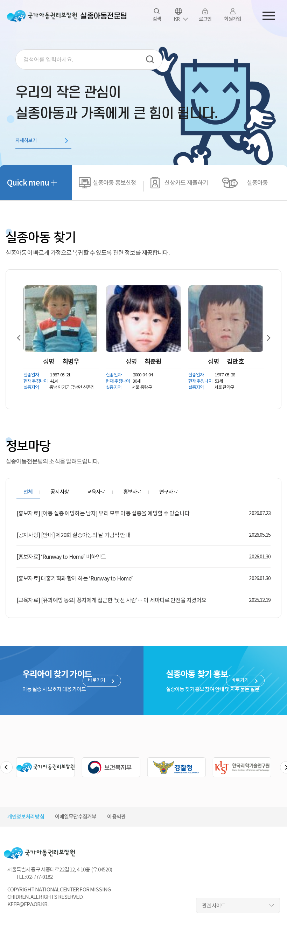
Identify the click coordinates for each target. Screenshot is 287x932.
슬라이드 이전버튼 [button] (6, 767)
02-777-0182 (39, 877)
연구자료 (168, 491)
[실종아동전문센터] (105, 16)
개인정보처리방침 (25, 816)
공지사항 (59, 491)
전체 (28, 491)
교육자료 (96, 491)
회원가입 (232, 19)
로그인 (205, 19)
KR (177, 19)
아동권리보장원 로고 (42, 15)
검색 (157, 19)
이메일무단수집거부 (75, 816)
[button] (21, 338)
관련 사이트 (214, 905)
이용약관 (116, 816)
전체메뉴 (268, 16)
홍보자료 (132, 491)
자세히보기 (26, 140)
